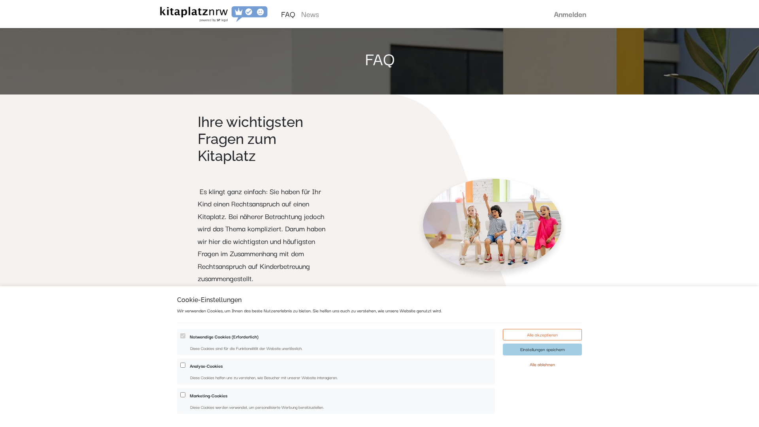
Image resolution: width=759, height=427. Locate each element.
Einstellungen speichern (542, 349)
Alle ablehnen (542, 364)
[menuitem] (288, 14)
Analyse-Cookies (206, 365)
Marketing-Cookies (208, 395)
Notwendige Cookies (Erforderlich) (224, 336)
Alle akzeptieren (542, 334)
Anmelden (570, 14)
